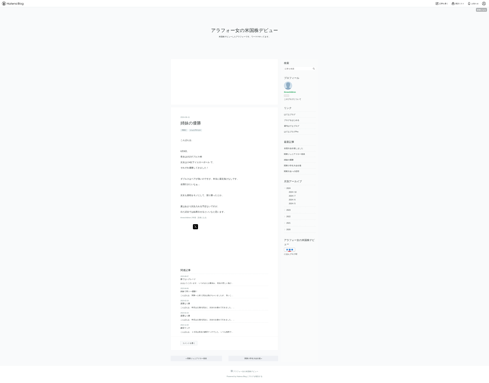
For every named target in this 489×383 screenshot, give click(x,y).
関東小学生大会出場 (253, 358)
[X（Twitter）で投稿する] (195, 226)
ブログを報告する (255, 376)
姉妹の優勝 (190, 123)
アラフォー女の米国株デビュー (244, 30)
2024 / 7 (292, 196)
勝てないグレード (188, 279)
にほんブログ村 (290, 254)
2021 (288, 223)
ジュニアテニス (195, 130)
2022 (288, 216)
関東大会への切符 (291, 171)
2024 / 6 (292, 200)
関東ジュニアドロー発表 (196, 358)
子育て (184, 130)
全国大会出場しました (293, 148)
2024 (288, 188)
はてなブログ (289, 114)
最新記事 (289, 141)
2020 (288, 229)
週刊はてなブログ (291, 126)
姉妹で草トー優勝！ (189, 291)
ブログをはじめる (291, 120)
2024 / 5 (292, 203)
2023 (288, 210)
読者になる (481, 10)
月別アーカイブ (293, 181)
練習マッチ (185, 328)
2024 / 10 (292, 192)
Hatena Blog (242, 376)
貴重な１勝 (185, 303)
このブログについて (292, 99)
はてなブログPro (291, 132)
